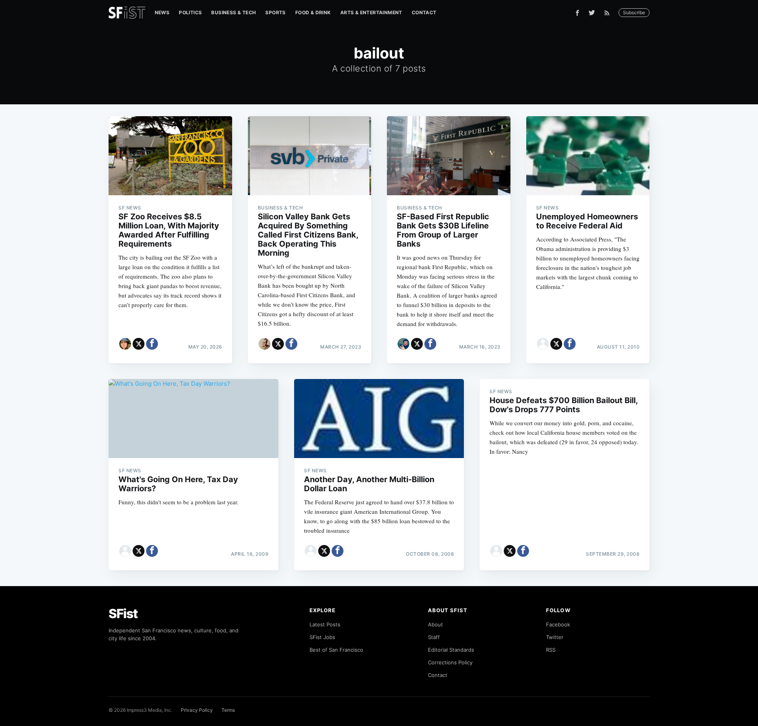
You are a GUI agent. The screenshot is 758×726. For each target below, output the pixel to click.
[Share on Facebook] (152, 344)
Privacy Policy (197, 710)
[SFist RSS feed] (609, 13)
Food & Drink (313, 12)
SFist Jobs (322, 637)
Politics (190, 12)
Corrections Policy (450, 662)
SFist (123, 613)
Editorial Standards (451, 650)
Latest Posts (325, 624)
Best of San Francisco (336, 650)
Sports (275, 12)
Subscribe (634, 12)
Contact (424, 12)
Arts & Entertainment (371, 12)
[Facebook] (577, 13)
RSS (550, 650)
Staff (434, 637)
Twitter (554, 637)
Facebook (558, 624)
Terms (228, 710)
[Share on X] (138, 344)
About (435, 624)
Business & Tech (233, 12)
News (162, 12)
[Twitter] (591, 12)
